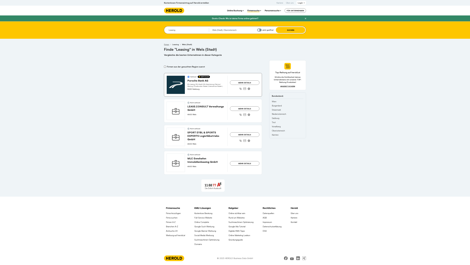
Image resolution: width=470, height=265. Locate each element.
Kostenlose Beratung (203, 213)
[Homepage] (174, 10)
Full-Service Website (203, 217)
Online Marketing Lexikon (239, 235)
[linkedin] (298, 258)
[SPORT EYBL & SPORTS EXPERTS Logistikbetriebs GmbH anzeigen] (176, 137)
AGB (265, 217)
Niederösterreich (279, 114)
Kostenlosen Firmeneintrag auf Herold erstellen (186, 3)
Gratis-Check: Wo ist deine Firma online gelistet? (235, 18)
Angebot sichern (287, 86)
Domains (198, 244)
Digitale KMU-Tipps (237, 231)
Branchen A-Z (172, 226)
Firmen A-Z (171, 222)
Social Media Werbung (204, 235)
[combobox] (188, 30)
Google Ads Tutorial (237, 226)
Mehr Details (244, 83)
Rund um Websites (237, 217)
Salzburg (275, 118)
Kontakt (294, 222)
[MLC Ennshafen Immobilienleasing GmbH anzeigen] (176, 163)
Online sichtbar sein (237, 213)
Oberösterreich (278, 130)
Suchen (290, 30)
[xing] (304, 258)
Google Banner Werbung (205, 231)
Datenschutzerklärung (272, 226)
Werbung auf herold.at (175, 235)
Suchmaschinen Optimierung (206, 240)
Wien (274, 101)
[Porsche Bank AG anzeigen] (176, 85)
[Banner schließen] (305, 18)
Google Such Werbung (204, 226)
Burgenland (277, 105)
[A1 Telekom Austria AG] (213, 185)
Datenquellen (268, 213)
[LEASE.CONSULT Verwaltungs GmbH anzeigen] (176, 111)
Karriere (279, 3)
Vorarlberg (276, 126)
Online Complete (201, 222)
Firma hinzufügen (173, 213)
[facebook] (286, 258)
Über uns (290, 3)
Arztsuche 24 (171, 231)
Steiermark (276, 110)
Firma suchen (171, 217)
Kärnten (275, 135)
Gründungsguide (236, 240)
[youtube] (292, 258)
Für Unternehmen (295, 11)
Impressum (267, 222)
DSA (265, 231)
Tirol (274, 122)
